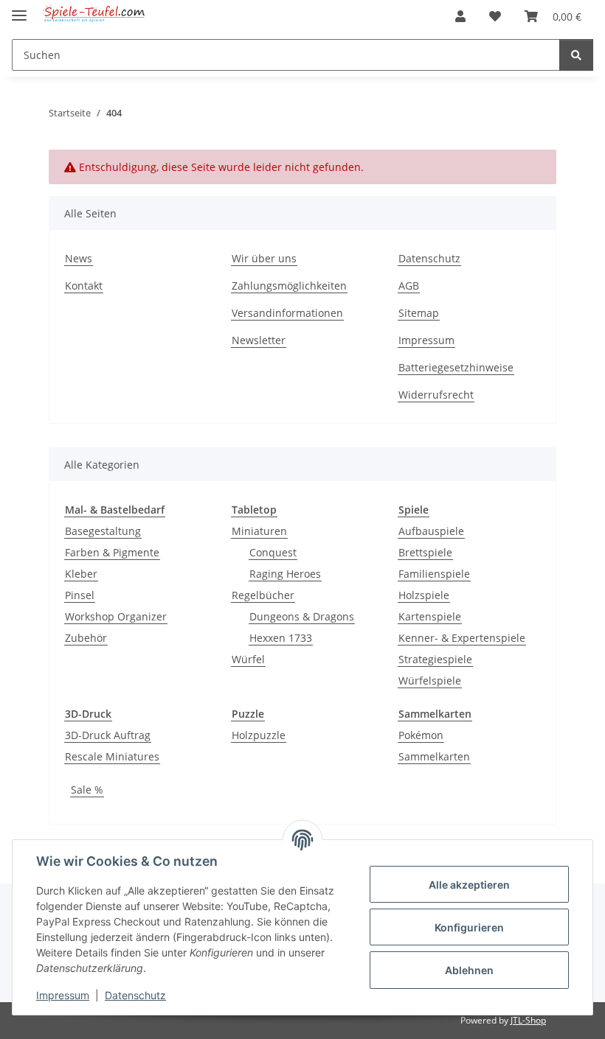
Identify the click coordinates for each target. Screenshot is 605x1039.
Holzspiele (423, 595)
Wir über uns (264, 258)
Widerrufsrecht (436, 395)
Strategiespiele (435, 659)
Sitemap (418, 313)
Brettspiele (425, 552)
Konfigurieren (469, 927)
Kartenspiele (429, 616)
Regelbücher (263, 595)
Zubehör (86, 638)
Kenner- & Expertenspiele (461, 638)
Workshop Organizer (116, 616)
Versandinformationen (287, 313)
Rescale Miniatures (112, 756)
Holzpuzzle (259, 735)
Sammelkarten (434, 756)
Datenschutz (135, 995)
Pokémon (420, 735)
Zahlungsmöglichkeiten (289, 286)
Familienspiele (434, 574)
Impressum (62, 995)
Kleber (81, 574)
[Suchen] (576, 55)
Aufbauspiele (431, 531)
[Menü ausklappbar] (19, 9)
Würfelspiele (429, 681)
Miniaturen (259, 531)
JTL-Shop (528, 1020)
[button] (460, 16)
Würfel (248, 659)
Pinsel (79, 595)
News (78, 258)
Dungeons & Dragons (301, 616)
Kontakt (84, 286)
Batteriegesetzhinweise (456, 367)
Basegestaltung (103, 531)
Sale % (87, 790)
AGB (408, 286)
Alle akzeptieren (469, 884)
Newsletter (259, 340)
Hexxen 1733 (280, 638)
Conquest (273, 552)
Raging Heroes (285, 574)
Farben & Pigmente (112, 552)
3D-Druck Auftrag (108, 735)
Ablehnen (469, 970)
